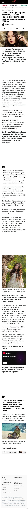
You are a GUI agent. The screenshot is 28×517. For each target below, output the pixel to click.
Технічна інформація (19, 485)
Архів (15, 490)
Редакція (4, 479)
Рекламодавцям (18, 477)
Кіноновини (8, 7)
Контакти (16, 488)
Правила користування (19, 479)
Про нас (4, 477)
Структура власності (6, 492)
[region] (14, 513)
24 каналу (12, 128)
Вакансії (4, 489)
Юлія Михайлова (9, 24)
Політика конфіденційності (18, 483)
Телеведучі (4, 487)
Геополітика (13, 5)
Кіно (3, 7)
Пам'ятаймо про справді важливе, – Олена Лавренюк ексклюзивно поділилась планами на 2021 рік (19, 7)
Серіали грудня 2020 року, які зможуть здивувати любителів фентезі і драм (13, 329)
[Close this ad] (27, 508)
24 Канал (4, 5)
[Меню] (3, 2)
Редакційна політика (6, 482)
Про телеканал (5, 484)
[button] (4, 28)
